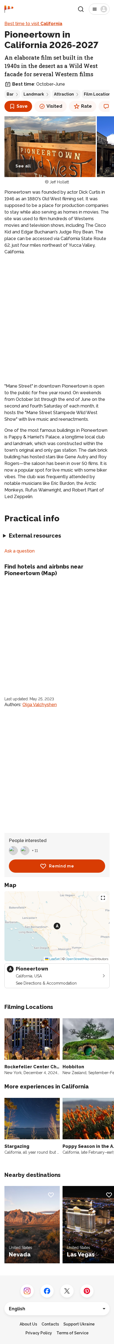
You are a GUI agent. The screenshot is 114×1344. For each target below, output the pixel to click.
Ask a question (19, 551)
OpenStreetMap (77, 959)
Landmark (34, 94)
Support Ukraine (79, 1324)
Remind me (61, 866)
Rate (86, 106)
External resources (35, 535)
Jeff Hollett (59, 182)
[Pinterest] (87, 1291)
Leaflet (54, 959)
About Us (28, 1324)
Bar (10, 94)
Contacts (50, 1324)
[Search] (81, 9)
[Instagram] (27, 1291)
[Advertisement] (57, 319)
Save (22, 106)
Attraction (64, 94)
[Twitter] (67, 1291)
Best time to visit (33, 23)
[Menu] (99, 9)
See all (23, 166)
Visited (54, 106)
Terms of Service (72, 1333)
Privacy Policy (38, 1333)
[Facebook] (47, 1291)
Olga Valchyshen (39, 704)
